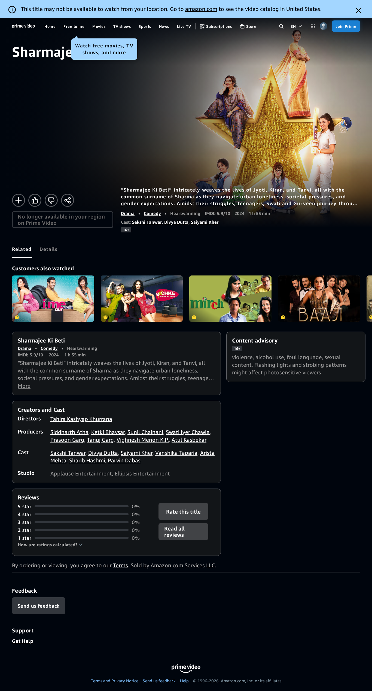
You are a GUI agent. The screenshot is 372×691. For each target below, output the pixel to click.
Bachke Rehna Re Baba (142, 298)
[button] (50, 545)
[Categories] (312, 26)
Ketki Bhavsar (108, 432)
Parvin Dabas (124, 460)
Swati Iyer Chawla (188, 432)
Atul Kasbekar (189, 440)
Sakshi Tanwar (147, 222)
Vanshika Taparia (176, 453)
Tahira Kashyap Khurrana (81, 419)
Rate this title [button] (183, 511)
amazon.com (201, 9)
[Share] (67, 200)
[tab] (22, 249)
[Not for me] (51, 200)
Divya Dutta (176, 222)
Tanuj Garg (100, 440)
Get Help (22, 641)
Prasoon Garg (67, 440)
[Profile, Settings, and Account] (323, 26)
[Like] (34, 200)
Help (184, 680)
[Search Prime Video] (281, 26)
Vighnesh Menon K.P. (143, 440)
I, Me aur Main (53, 298)
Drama (128, 213)
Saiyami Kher (204, 222)
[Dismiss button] (358, 10)
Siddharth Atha (69, 432)
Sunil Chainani (145, 432)
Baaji (319, 298)
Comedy (152, 213)
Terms (120, 565)
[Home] (23, 26)
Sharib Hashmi (87, 460)
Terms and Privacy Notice (114, 680)
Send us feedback (159, 680)
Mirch (230, 298)
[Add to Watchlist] (18, 200)
